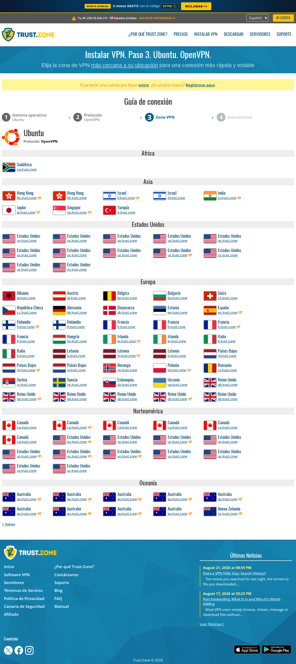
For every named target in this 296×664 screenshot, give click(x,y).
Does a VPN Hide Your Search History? (234, 573)
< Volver (8, 524)
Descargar (234, 34)
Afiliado (11, 614)
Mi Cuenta (283, 18)
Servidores (260, 34)
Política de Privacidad (24, 598)
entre (144, 85)
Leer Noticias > (212, 624)
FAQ (58, 598)
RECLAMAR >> (196, 6)
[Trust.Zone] (28, 34)
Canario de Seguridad (24, 606)
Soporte (284, 34)
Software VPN (17, 574)
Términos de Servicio (23, 590)
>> (157, 18)
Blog (58, 590)
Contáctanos (66, 574)
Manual (61, 606)
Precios (181, 34)
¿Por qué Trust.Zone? (147, 34)
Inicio (9, 566)
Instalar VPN (205, 34)
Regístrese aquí (200, 85)
